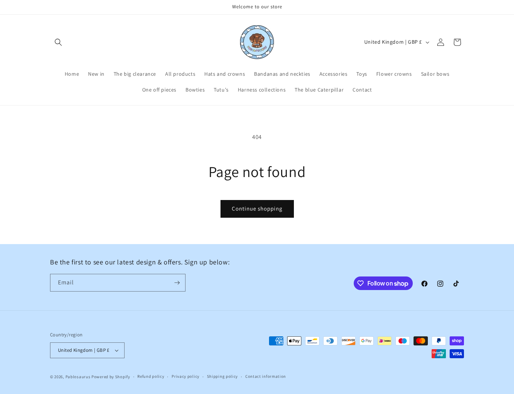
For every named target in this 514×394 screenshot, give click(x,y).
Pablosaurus (78, 376)
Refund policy (150, 376)
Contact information (265, 376)
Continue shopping (257, 208)
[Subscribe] (177, 283)
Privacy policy (185, 376)
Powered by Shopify (110, 376)
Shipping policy (222, 376)
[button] (58, 42)
